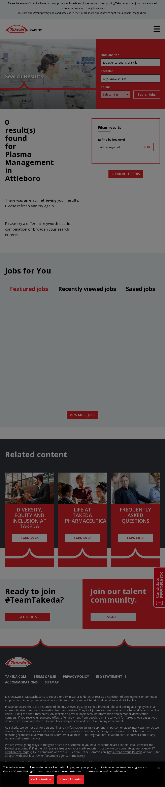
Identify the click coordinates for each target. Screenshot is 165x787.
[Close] (158, 768)
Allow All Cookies (71, 779)
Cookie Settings (41, 779)
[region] (82, 774)
